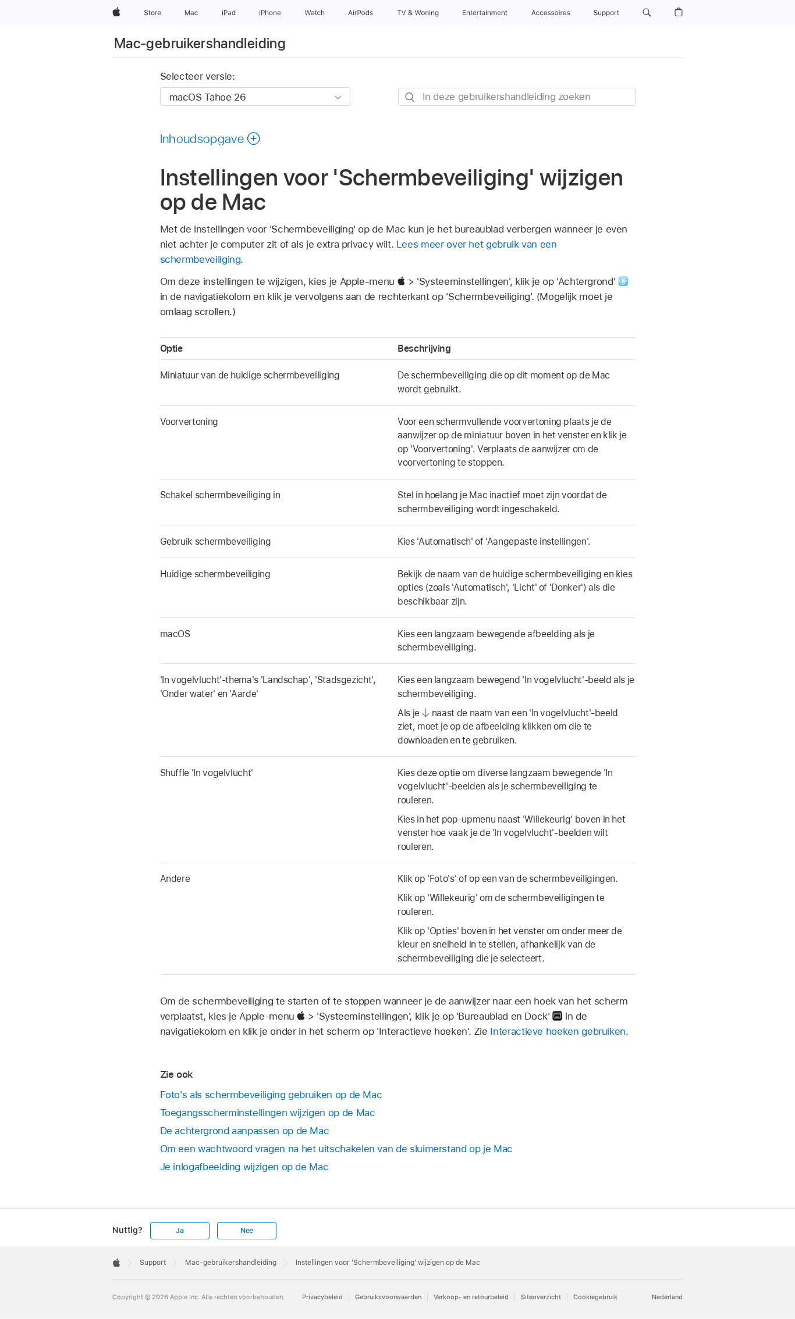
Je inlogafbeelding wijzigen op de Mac (244, 1167)
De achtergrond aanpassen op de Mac (244, 1130)
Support (153, 1263)
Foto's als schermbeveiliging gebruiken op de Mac (271, 1094)
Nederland (667, 1297)
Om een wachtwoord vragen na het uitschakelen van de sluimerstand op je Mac (336, 1148)
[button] (647, 13)
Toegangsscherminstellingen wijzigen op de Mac (267, 1112)
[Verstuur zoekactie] (410, 97)
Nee (246, 1231)
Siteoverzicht (541, 1297)
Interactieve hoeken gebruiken (558, 1031)
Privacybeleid (322, 1297)
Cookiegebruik (595, 1297)
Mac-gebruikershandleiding (200, 43)
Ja (180, 1231)
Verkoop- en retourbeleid (471, 1297)
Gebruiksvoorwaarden (388, 1297)
